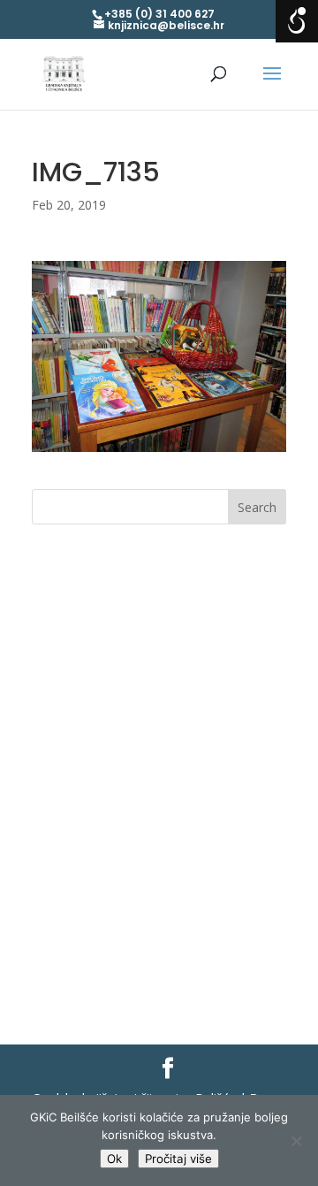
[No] (296, 1141)
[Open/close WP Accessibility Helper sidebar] (297, 21)
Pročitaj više (178, 1159)
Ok (114, 1159)
